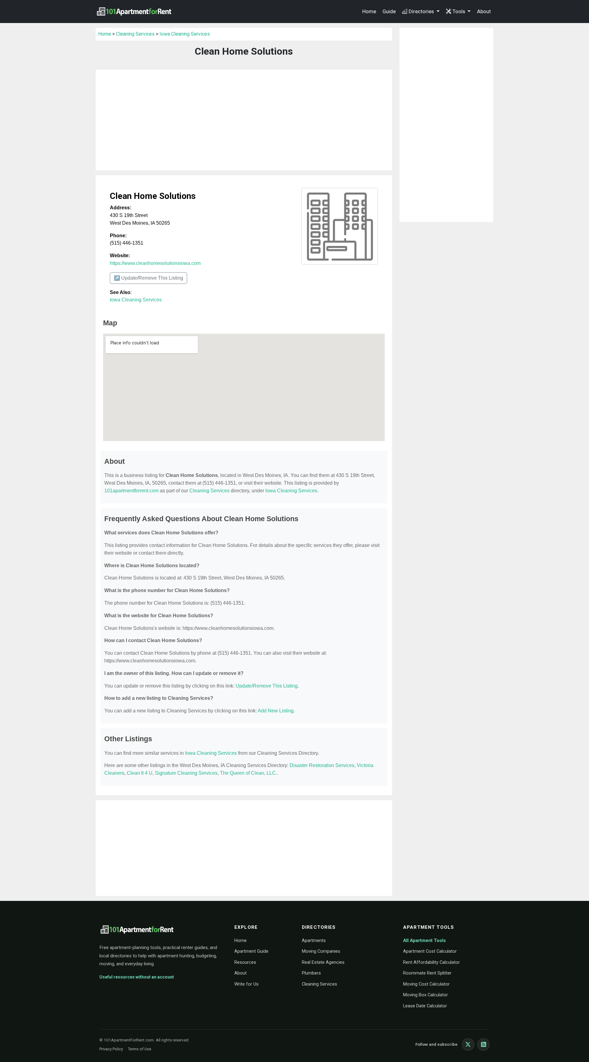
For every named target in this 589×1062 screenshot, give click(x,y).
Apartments (314, 940)
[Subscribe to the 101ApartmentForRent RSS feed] (483, 1044)
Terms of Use (139, 1049)
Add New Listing (276, 710)
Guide (389, 11)
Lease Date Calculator (425, 1006)
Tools (459, 11)
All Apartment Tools (424, 940)
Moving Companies (321, 951)
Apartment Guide (251, 951)
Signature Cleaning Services (186, 773)
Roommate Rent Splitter (427, 973)
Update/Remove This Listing (267, 685)
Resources (245, 962)
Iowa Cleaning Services (185, 34)
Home (369, 11)
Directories (422, 11)
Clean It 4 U (139, 773)
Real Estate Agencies (323, 962)
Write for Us (246, 984)
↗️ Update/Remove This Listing (148, 278)
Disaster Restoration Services (322, 765)
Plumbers (311, 973)
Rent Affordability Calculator (431, 962)
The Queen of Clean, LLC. (248, 773)
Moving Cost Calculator (426, 984)
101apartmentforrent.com (131, 490)
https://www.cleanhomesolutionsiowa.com (155, 263)
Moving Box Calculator (425, 995)
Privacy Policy (111, 1049)
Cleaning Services (135, 34)
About (484, 11)
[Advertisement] (244, 120)
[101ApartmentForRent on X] (468, 1044)
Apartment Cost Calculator (430, 951)
